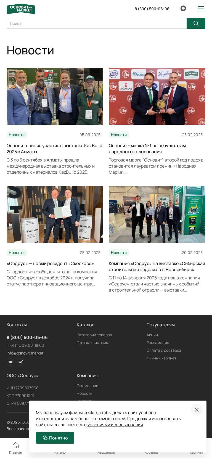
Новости (84, 393)
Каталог (85, 325)
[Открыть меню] (201, 9)
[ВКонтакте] (10, 362)
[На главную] (21, 8)
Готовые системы (92, 342)
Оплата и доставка (164, 350)
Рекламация (158, 342)
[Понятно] (197, 409)
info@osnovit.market (25, 353)
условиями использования (115, 425)
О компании (87, 385)
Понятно (58, 438)
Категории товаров (94, 334)
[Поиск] (196, 23)
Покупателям (161, 325)
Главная (15, 452)
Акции (152, 334)
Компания (87, 375)
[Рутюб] (20, 362)
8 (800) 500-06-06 (27, 337)
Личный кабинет (161, 358)
